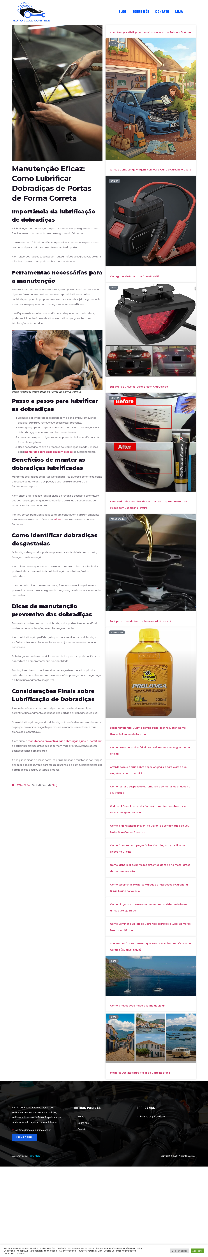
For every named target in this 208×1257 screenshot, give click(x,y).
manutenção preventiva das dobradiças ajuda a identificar (65, 741)
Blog (122, 12)
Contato (162, 12)
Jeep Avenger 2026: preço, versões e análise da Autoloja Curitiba (150, 32)
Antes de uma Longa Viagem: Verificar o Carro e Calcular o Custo (150, 169)
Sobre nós (140, 12)
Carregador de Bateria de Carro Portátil (134, 276)
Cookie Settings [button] (179, 1250)
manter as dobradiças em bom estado (48, 452)
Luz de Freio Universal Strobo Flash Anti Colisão (139, 386)
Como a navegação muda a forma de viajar (137, 1005)
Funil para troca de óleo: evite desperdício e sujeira (141, 621)
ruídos (57, 519)
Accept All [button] (197, 1250)
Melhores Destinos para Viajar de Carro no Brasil (140, 1073)
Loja (179, 12)
